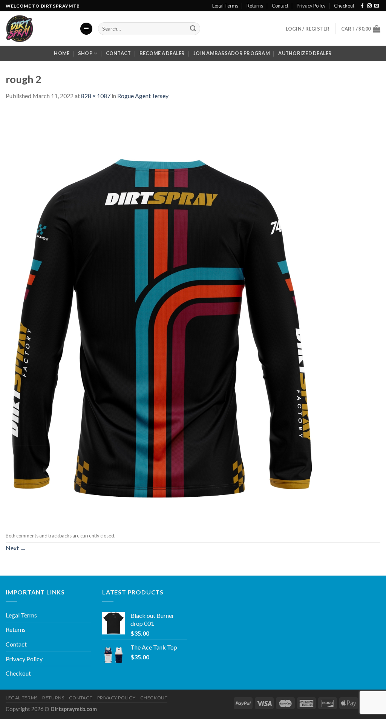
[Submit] (193, 28)
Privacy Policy (311, 6)
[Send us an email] (376, 6)
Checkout (344, 6)
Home (61, 53)
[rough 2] (162, 313)
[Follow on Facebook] (362, 6)
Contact (280, 6)
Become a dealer (162, 53)
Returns (255, 6)
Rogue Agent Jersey (142, 95)
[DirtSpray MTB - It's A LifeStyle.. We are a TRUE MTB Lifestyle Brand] (37, 28)
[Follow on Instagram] (369, 6)
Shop (85, 53)
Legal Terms (225, 6)
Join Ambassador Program (231, 53)
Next (16, 547)
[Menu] (86, 29)
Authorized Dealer (305, 53)
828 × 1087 (95, 95)
